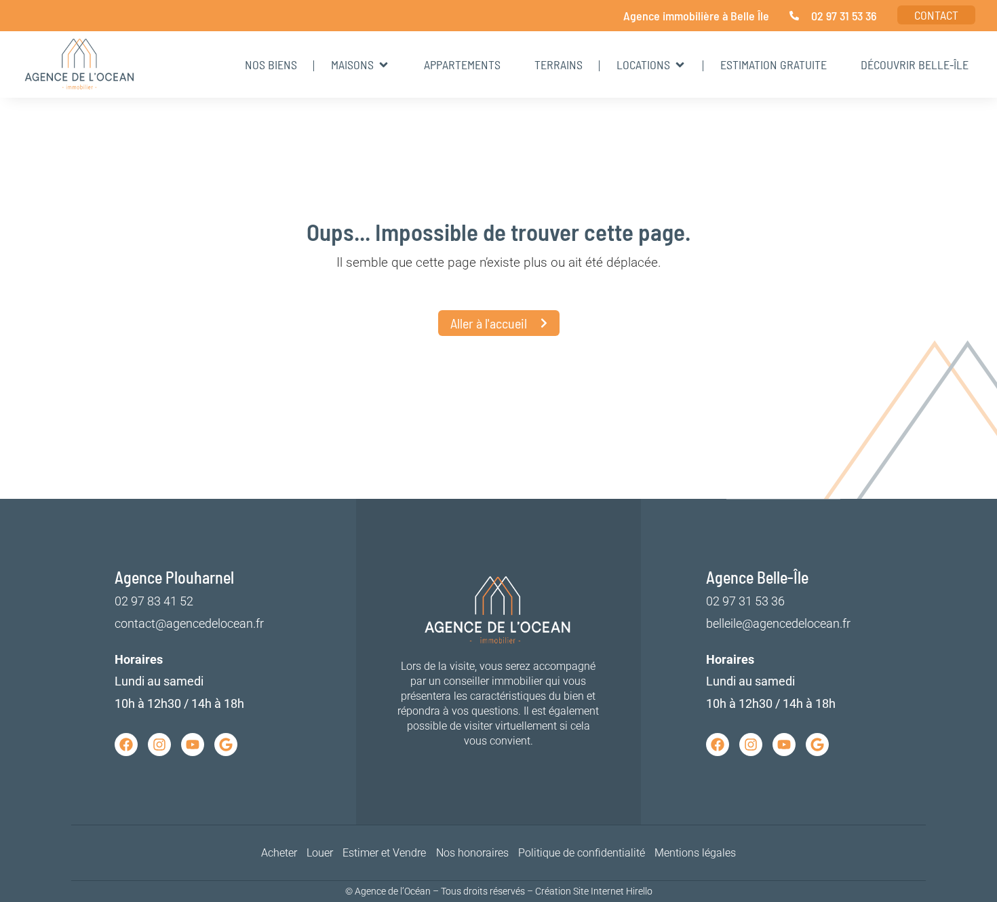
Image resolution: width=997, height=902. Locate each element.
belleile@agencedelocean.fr (778, 623)
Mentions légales (695, 852)
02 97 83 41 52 (154, 601)
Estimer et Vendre (384, 852)
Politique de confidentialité (581, 852)
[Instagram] (159, 744)
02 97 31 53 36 (745, 601)
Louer (320, 852)
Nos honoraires (472, 852)
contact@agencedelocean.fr (189, 623)
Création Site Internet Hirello (593, 891)
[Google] (225, 744)
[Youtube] (192, 744)
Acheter (279, 852)
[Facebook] (126, 744)
